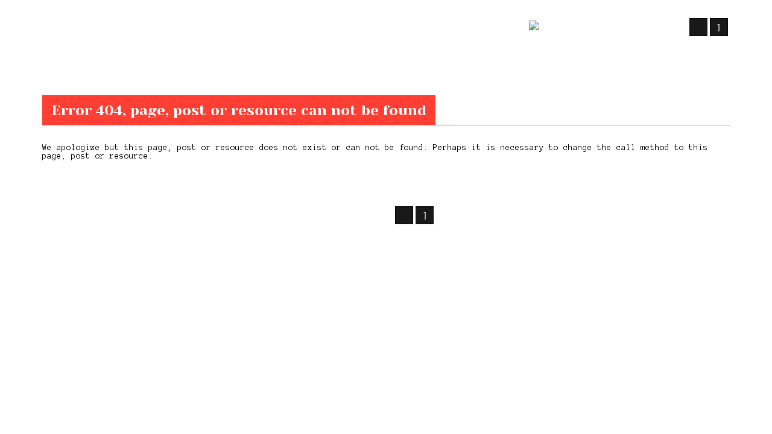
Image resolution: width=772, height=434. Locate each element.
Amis (499, 27)
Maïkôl (138, 213)
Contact (449, 27)
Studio (303, 27)
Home (51, 71)
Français (613, 27)
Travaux (246, 27)
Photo (395, 27)
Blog (350, 27)
